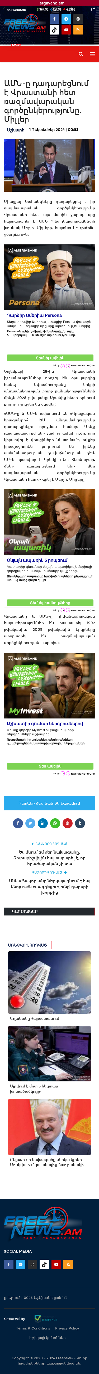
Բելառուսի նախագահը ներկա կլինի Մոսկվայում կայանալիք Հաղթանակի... (48, 1162)
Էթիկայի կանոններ (47, 1338)
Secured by (15, 1318)
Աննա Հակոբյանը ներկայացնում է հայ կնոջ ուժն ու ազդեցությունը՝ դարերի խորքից (49, 886)
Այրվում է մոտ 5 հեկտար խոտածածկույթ (34, 1089)
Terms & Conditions (33, 1328)
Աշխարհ (16, 129)
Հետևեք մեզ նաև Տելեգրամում (49, 803)
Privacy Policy (67, 1328)
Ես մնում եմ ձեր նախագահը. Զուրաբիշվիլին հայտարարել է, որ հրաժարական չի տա (49, 858)
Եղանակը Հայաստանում (34, 1018)
